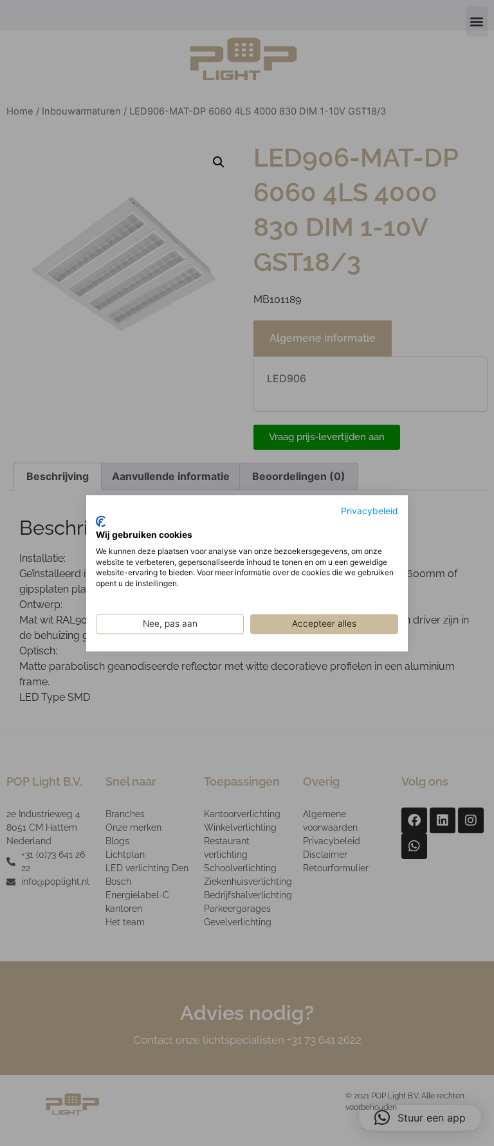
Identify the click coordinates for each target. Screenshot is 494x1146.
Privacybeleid (369, 511)
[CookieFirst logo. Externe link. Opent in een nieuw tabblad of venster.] (100, 522)
